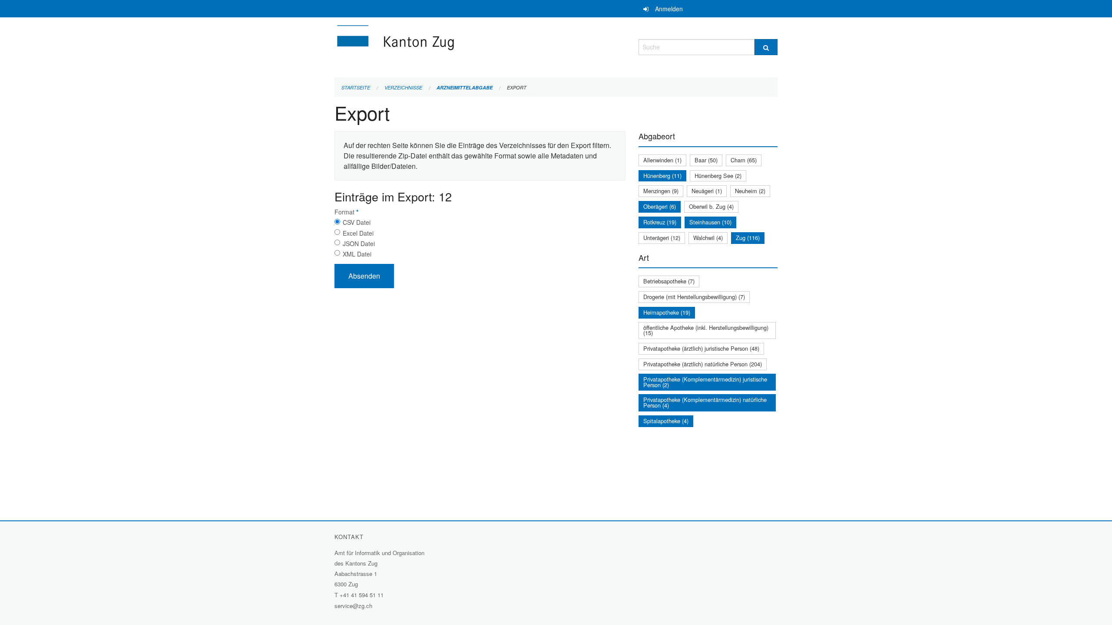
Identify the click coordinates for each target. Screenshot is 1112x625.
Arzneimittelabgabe (465, 87)
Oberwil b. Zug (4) (711, 206)
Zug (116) (748, 238)
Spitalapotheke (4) (665, 421)
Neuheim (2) (750, 191)
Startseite (355, 87)
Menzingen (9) (660, 191)
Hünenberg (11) (662, 175)
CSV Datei (357, 222)
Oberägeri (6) (659, 206)
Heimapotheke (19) (666, 312)
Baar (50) (706, 160)
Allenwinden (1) (662, 160)
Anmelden (669, 8)
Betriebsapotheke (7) (669, 281)
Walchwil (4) (708, 238)
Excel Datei (358, 233)
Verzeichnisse (403, 87)
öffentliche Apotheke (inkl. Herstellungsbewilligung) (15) (705, 330)
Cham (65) (744, 160)
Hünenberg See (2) (718, 175)
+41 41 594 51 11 (362, 595)
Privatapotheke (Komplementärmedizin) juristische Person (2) (705, 382)
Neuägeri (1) (707, 191)
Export (516, 87)
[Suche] (766, 47)
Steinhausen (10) (710, 222)
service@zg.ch (353, 606)
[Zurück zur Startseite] (447, 46)
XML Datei (357, 254)
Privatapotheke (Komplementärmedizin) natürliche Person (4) (705, 402)
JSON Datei (359, 243)
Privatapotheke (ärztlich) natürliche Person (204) (702, 364)
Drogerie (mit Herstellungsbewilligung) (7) (694, 297)
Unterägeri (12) (661, 238)
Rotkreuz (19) (659, 222)
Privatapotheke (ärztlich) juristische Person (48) (701, 348)
